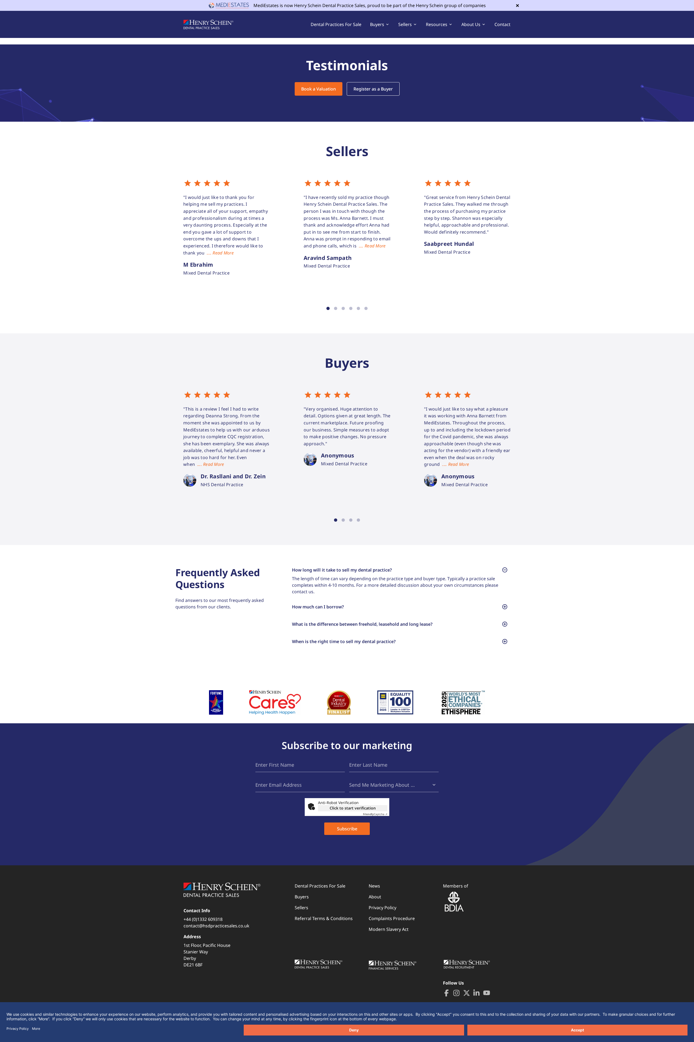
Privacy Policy (382, 908)
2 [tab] (335, 308)
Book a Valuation (318, 89)
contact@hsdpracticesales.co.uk (216, 926)
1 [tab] (328, 308)
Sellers (301, 908)
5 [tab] (358, 308)
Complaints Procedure (392, 918)
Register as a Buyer (373, 89)
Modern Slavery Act (389, 929)
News (374, 886)
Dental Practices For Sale (336, 24)
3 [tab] (343, 308)
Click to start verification (353, 808)
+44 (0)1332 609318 (203, 919)
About (375, 897)
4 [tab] (351, 308)
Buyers (302, 897)
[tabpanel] (227, 227)
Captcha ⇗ (375, 814)
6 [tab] (366, 308)
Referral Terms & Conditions (324, 918)
